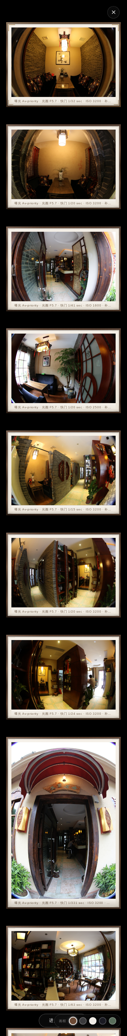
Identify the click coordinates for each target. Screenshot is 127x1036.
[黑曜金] (102, 1021)
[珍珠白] (92, 1021)
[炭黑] (83, 1021)
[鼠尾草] (112, 1021)
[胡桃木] (73, 1021)
